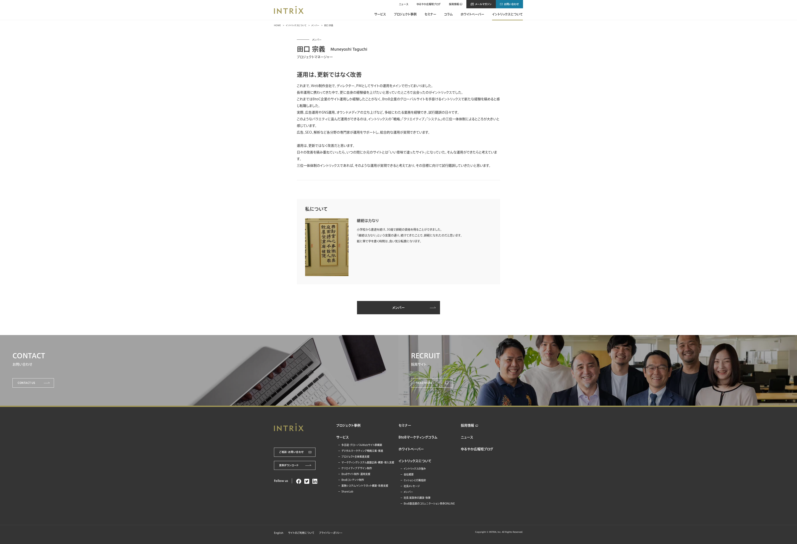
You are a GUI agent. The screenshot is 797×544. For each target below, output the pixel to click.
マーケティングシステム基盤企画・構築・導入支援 (367, 462)
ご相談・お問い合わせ (291, 452)
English (278, 533)
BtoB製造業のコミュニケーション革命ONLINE (429, 503)
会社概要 (409, 474)
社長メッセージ (412, 486)
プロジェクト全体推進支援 (355, 456)
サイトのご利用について (301, 533)
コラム (448, 14)
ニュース (403, 4)
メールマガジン (483, 4)
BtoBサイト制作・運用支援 (355, 474)
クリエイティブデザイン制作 (356, 468)
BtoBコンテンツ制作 (352, 480)
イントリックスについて (507, 14)
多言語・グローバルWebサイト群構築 (361, 445)
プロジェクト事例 (405, 14)
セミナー (430, 14)
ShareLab (347, 491)
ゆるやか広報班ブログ (429, 4)
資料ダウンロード (289, 465)
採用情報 (454, 4)
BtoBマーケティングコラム (417, 437)
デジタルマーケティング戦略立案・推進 (362, 450)
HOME (277, 25)
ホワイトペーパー (472, 14)
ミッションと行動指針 (415, 480)
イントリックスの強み (415, 468)
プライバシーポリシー (330, 533)
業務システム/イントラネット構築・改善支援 (364, 485)
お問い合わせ (511, 4)
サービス (380, 14)
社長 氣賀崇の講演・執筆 (417, 497)
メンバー (315, 25)
